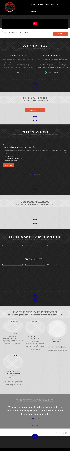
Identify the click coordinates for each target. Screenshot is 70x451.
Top (35, 436)
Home (33, 4)
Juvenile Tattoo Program (37, 341)
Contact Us (34, 11)
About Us (40, 4)
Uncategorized (14, 336)
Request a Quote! (35, 110)
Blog (58, 4)
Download (8, 165)
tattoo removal (58, 343)
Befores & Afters (49, 4)
